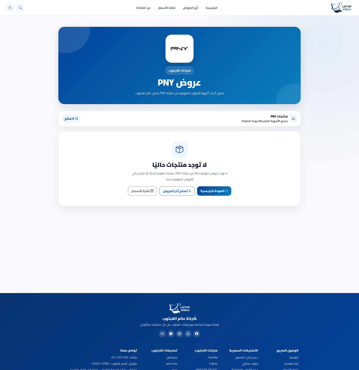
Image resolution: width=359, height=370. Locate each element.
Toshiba (213, 357)
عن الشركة (143, 7)
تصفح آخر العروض (175, 191)
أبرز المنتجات (291, 363)
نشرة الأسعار (166, 7)
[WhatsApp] (188, 333)
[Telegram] (170, 333)
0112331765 (119, 357)
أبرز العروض (190, 7)
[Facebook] (196, 333)
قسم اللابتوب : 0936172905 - (108, 363)
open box (171, 363)
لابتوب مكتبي (250, 363)
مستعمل (171, 357)
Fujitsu (213, 363)
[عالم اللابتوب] (341, 7)
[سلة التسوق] (10, 8)
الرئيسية (211, 7)
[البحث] (20, 8)
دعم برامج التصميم (247, 357)
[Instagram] (179, 333)
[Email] (162, 333)
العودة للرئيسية (212, 191)
